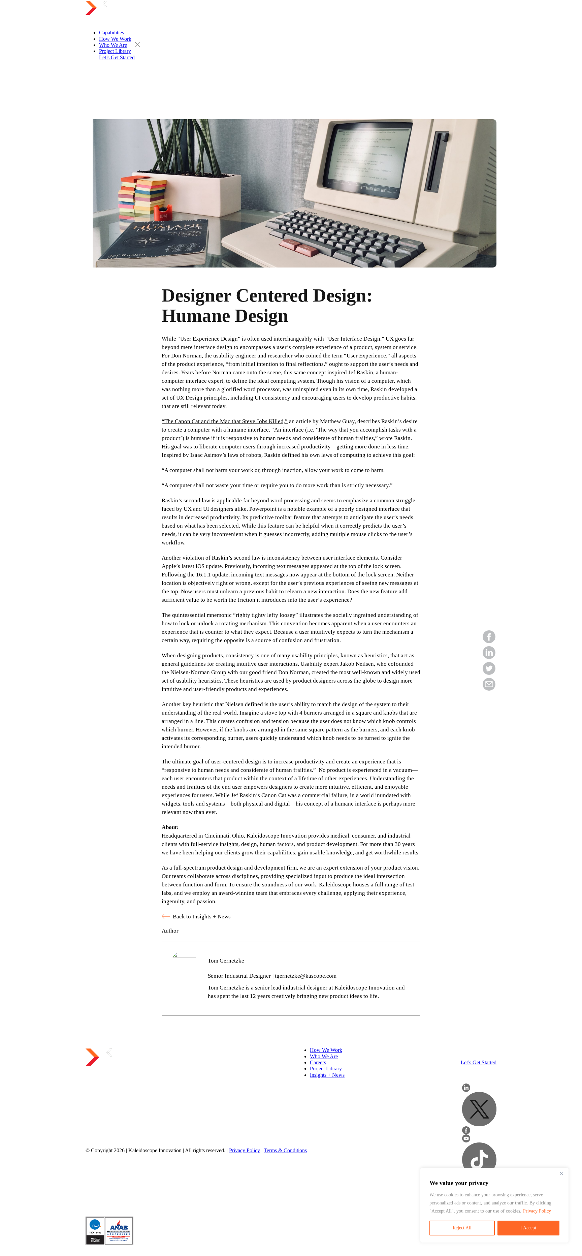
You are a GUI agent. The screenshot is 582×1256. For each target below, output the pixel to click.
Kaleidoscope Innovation (277, 836)
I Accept (528, 1227)
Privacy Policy (537, 1211)
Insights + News (327, 1075)
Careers (318, 1062)
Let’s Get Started (478, 1062)
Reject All (462, 1227)
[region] (494, 1205)
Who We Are (324, 1056)
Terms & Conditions (285, 1150)
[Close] (561, 1173)
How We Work (326, 1050)
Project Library (326, 1068)
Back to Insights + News (202, 916)
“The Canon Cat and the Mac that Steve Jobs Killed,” (225, 421)
